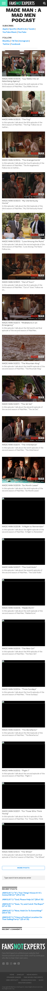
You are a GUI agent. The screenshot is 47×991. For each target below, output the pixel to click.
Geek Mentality (12, 980)
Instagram (24, 41)
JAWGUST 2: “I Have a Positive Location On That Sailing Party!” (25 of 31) (22, 918)
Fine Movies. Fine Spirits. (33, 977)
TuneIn (31, 29)
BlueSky (6, 41)
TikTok (14, 41)
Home (12, 974)
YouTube (22, 32)
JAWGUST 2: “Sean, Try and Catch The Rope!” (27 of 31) (23, 905)
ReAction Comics (24, 983)
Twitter (6, 44)
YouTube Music (10, 32)
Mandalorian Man (28, 980)
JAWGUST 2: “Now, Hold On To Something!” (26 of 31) (22, 911)
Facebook (15, 44)
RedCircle (22, 29)
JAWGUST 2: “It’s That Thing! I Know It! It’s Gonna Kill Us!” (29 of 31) (21, 894)
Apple (5, 29)
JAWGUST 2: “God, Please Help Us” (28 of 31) (22, 899)
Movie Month (32, 974)
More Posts (23, 868)
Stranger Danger (14, 977)
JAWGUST (20, 974)
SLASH (41, 980)
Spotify (12, 29)
